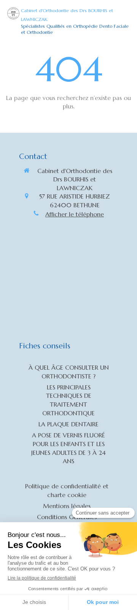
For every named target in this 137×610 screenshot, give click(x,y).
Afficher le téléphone (74, 214)
